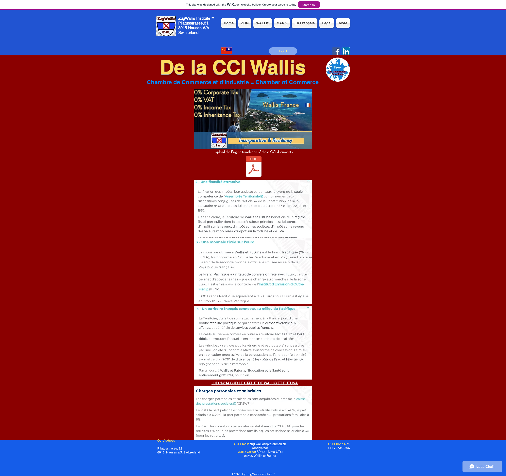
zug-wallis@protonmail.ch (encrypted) (268, 446)
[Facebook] (336, 51)
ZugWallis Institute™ (196, 18)
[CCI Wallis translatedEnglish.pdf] (253, 167)
